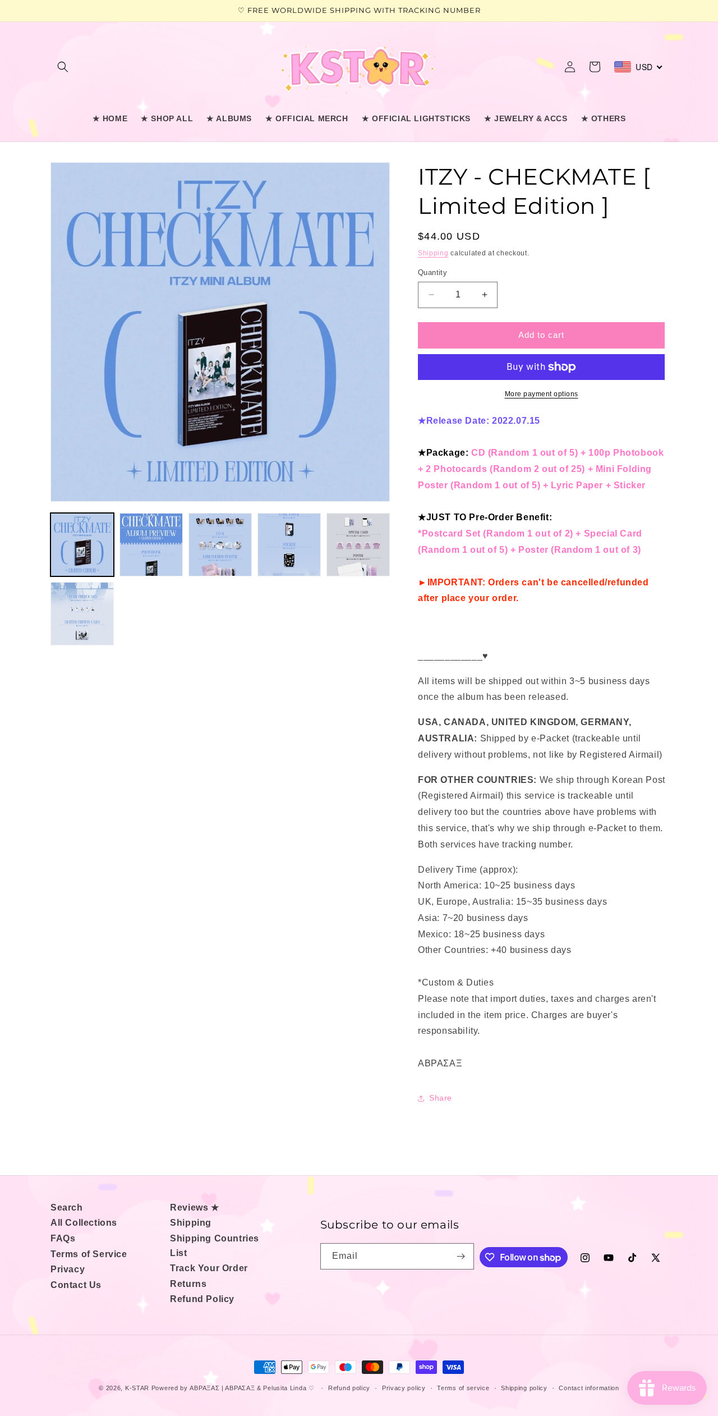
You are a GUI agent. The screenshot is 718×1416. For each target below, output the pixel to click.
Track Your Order (209, 1268)
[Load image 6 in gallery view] (82, 613)
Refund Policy (202, 1299)
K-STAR (137, 1388)
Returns (188, 1284)
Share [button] (440, 1097)
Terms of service (463, 1388)
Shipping (433, 253)
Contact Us (76, 1285)
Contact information (589, 1388)
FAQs (62, 1238)
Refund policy (349, 1388)
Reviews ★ (194, 1207)
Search (66, 1207)
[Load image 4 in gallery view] (289, 544)
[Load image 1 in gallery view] (82, 544)
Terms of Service (88, 1254)
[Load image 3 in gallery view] (220, 544)
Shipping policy (524, 1388)
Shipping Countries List (214, 1246)
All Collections (83, 1222)
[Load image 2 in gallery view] (151, 544)
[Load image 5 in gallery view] (358, 544)
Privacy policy (404, 1388)
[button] (62, 66)
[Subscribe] (461, 1256)
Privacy (67, 1269)
